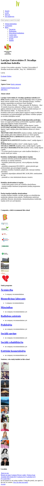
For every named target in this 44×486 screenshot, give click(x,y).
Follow (9, 76)
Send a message (16, 84)
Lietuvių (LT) (21, 477)
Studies (11, 40)
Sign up (7, 15)
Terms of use (31, 475)
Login (7, 13)
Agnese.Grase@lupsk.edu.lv (10, 88)
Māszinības (7, 307)
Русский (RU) (5, 479)
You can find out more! (20, 482)
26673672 (4, 89)
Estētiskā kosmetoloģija (13, 351)
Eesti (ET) (13, 477)
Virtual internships (11, 24)
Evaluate (3, 76)
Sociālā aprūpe (8, 333)
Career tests (12, 35)
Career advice (13, 37)
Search (7, 11)
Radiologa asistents (11, 316)
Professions (12, 31)
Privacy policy (22, 475)
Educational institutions (16, 33)
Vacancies (12, 29)
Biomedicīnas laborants (13, 298)
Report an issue (6, 475)
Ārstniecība (7, 290)
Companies (8, 25)
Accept (3, 484)
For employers (9, 16)
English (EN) (5, 477)
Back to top (5, 473)
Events (11, 38)
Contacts (14, 475)
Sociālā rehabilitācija (12, 342)
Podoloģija (6, 324)
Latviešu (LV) (31, 477)
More (7, 27)
